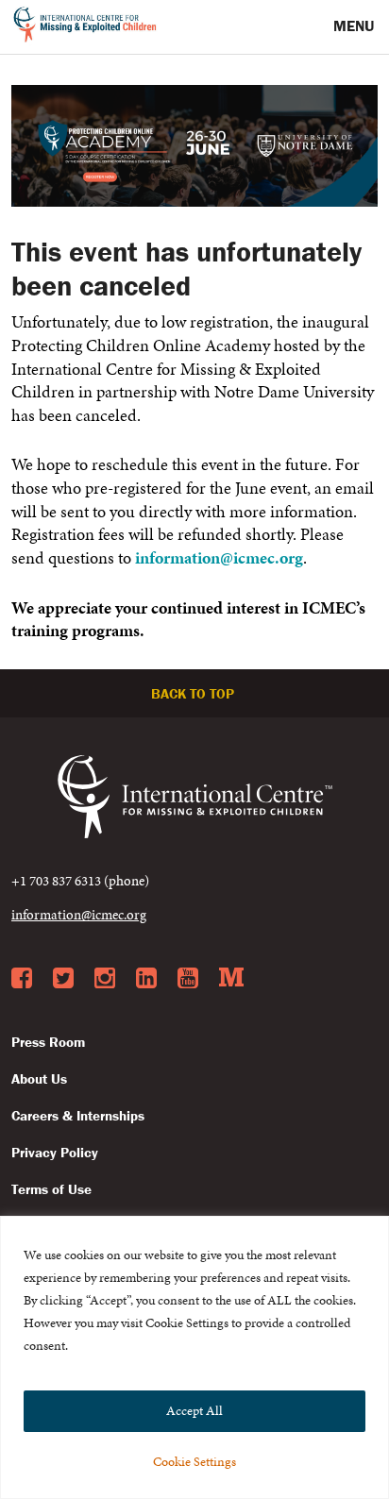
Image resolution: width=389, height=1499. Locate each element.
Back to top (194, 693)
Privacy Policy (54, 1152)
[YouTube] (188, 979)
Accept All (194, 1411)
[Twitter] (63, 979)
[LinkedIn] (146, 979)
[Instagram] (104, 979)
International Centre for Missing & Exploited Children (85, 27)
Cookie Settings (194, 1462)
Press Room (48, 1042)
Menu (355, 25)
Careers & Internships (77, 1115)
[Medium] (231, 979)
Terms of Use (51, 1189)
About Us (39, 1078)
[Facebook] (21, 979)
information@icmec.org (219, 558)
